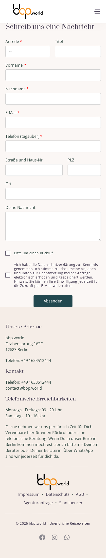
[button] (97, 11)
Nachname (15, 89)
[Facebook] (42, 537)
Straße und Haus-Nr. (24, 160)
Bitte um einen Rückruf (33, 253)
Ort (8, 183)
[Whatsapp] (67, 537)
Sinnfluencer (71, 502)
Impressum (28, 494)
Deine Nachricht (20, 207)
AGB (80, 494)
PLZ (71, 160)
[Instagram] (54, 537)
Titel (59, 41)
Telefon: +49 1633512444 (28, 360)
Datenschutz (58, 494)
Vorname (14, 65)
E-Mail (11, 112)
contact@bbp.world (23, 388)
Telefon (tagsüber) (22, 136)
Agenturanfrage (38, 502)
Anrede (12, 41)
